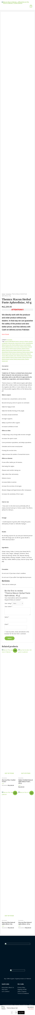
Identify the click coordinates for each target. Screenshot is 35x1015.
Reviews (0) (5, 369)
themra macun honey (22, 355)
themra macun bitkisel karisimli (14, 350)
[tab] (17, 366)
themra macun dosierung (15, 352)
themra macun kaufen (16, 357)
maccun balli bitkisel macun (12, 341)
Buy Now (21, 1012)
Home (3, 294)
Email (7, 624)
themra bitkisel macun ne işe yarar (11, 346)
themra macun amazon (15, 348)
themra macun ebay (27, 352)
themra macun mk (27, 357)
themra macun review (7, 359)
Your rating (8, 603)
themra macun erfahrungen (19, 354)
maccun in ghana (23, 341)
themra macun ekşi (7, 354)
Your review (8, 606)
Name (7, 617)
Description (5, 366)
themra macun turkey (19, 359)
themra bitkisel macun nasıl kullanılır (21, 345)
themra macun (24, 346)
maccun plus (11, 343)
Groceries (8, 294)
